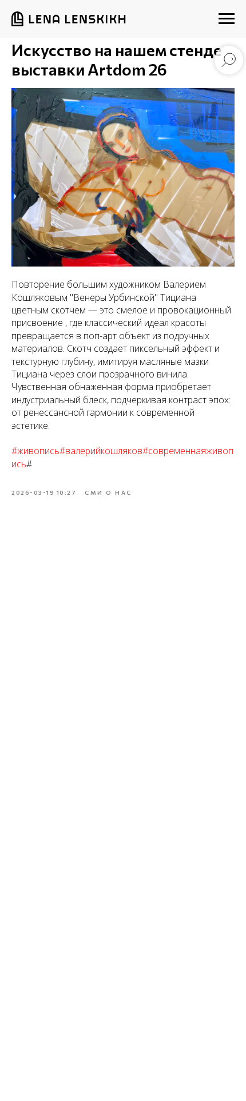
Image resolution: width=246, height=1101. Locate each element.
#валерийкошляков (100, 450)
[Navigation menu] (227, 19)
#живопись (35, 450)
